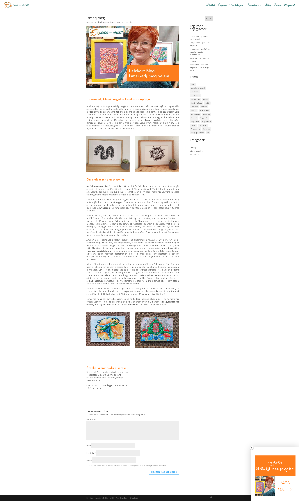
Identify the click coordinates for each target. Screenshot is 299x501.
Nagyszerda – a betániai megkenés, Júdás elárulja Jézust (199, 67)
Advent (193, 84)
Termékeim (253, 5)
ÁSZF (112, 498)
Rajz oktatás (194, 154)
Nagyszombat (206, 122)
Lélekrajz (102, 22)
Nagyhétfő (206, 114)
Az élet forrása (195, 96)
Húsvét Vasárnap (196, 103)
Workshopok (236, 5)
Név (88, 446)
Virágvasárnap (195, 129)
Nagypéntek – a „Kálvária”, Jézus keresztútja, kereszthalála (200, 52)
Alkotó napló (195, 92)
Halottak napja (195, 99)
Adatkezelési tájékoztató (127, 498)
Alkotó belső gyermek (198, 88)
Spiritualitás (203, 125)
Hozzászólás (91, 419)
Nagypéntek (204, 118)
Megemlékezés (204, 110)
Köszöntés (204, 107)
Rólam (277, 5)
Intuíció (207, 103)
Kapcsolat (289, 5)
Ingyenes (222, 5)
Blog (268, 5)
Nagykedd (194, 118)
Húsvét (205, 99)
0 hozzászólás (127, 22)
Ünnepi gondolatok (197, 133)
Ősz (207, 133)
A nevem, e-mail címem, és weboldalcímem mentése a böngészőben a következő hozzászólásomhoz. (127, 466)
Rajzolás (193, 125)
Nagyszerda (195, 122)
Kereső (208, 18)
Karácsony (194, 107)
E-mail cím (91, 453)
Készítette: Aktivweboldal (97, 498)
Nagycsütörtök (195, 114)
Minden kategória (113, 22)
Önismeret (206, 129)
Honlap (89, 460)
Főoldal (210, 5)
